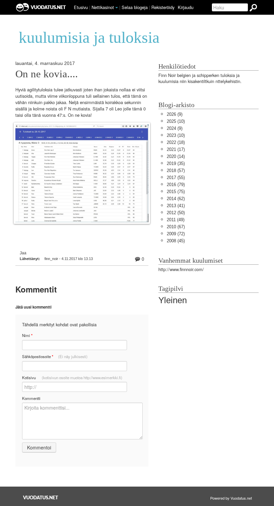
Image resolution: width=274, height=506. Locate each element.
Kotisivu (72, 377)
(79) (176, 184)
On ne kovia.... (46, 74)
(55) (176, 177)
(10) (176, 121)
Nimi (27, 335)
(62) (176, 198)
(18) (176, 142)
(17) (176, 149)
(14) (176, 156)
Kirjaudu (185, 7)
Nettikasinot (103, 7)
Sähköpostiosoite (55, 356)
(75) (176, 191)
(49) (175, 219)
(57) (176, 170)
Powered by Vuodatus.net (231, 498)
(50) (176, 212)
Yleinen (172, 300)
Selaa (135, 7)
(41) (176, 205)
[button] (116, 7)
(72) (176, 233)
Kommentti (31, 398)
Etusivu (81, 7)
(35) (176, 163)
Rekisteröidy (162, 7)
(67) (176, 226)
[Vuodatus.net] (40, 497)
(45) (176, 240)
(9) (174, 114)
